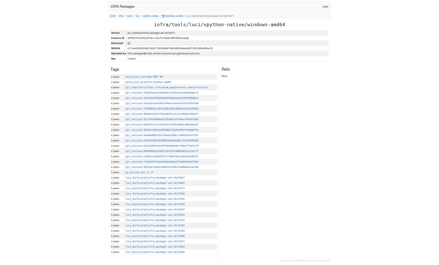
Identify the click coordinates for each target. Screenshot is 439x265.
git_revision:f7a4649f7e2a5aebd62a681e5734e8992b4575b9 (162, 161)
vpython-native (151, 15)
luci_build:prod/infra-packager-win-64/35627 (155, 177)
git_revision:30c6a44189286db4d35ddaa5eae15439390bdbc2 (162, 98)
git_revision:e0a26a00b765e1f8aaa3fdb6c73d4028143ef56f (162, 135)
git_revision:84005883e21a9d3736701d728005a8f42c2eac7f (162, 151)
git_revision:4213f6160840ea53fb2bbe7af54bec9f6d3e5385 (162, 119)
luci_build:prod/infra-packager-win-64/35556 (155, 199)
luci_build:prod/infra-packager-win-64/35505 (155, 225)
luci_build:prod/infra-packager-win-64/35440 (155, 252)
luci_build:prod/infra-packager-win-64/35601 (155, 183)
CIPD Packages (122, 6)
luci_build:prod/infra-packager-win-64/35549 (155, 204)
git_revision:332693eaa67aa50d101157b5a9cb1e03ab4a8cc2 (162, 92)
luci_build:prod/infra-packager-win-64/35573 (155, 188)
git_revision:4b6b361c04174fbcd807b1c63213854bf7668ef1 (162, 114)
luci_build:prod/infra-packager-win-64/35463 (155, 246)
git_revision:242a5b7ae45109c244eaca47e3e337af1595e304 (162, 103)
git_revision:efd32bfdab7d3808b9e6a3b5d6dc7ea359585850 (162, 140)
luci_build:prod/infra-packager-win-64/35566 (155, 193)
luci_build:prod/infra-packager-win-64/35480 (155, 236)
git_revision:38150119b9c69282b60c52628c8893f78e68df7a (162, 129)
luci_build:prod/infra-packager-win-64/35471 (155, 241)
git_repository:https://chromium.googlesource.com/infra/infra (167, 87)
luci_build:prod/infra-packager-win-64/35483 (155, 230)
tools (129, 15)
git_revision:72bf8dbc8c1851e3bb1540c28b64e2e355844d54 (162, 108)
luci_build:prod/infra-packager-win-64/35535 (155, 214)
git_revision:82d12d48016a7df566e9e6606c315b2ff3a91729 (162, 145)
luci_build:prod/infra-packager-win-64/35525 (155, 220)
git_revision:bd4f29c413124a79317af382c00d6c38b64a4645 (162, 124)
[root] (112, 15)
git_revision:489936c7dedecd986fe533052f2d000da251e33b (162, 167)
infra (121, 15)
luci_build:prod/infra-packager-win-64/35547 (155, 209)
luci (137, 15)
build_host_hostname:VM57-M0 (144, 76)
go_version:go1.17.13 (139, 172)
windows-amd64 (174, 15)
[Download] (129, 43)
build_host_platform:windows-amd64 (148, 82)
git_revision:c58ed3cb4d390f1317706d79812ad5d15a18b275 (162, 156)
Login (325, 6)
